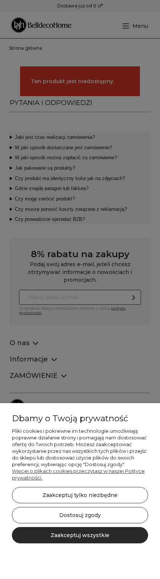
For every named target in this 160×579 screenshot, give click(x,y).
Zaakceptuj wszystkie (80, 535)
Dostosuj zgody (80, 515)
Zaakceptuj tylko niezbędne (80, 495)
